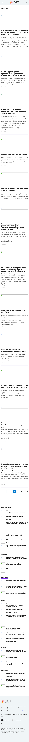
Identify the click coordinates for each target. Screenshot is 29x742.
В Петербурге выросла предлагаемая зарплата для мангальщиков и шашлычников (13, 74)
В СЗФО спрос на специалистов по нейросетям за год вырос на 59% (14, 386)
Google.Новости (17, 720)
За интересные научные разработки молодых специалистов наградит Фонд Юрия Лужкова (12, 227)
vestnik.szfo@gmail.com (19, 710)
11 (21, 491)
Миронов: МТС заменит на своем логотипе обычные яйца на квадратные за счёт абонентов (13, 269)
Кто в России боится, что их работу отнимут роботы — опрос (13, 351)
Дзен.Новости (7, 720)
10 (17, 491)
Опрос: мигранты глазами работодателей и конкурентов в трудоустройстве (13, 111)
